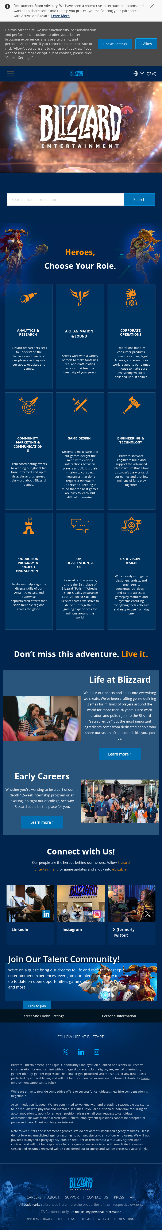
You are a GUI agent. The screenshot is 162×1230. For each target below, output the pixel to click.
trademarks (32, 1205)
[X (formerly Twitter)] (131, 915)
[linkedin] (81, 1052)
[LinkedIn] (30, 915)
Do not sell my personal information (95, 1212)
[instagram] (96, 1052)
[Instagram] (81, 915)
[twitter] (65, 1052)
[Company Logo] (76, 74)
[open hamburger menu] (11, 74)
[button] (115, 44)
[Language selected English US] (138, 73)
